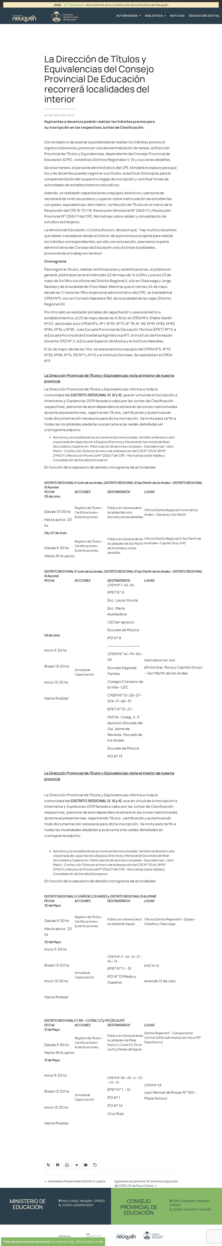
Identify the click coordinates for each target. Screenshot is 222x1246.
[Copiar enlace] (95, 1165)
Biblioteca (154, 16)
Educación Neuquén (45, 16)
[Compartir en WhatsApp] (67, 1165)
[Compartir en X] (48, 1165)
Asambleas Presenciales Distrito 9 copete (74, 1181)
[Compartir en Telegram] (76, 1165)
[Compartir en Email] (86, 1165)
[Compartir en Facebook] (58, 1165)
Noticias (177, 16)
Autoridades (127, 16)
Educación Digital (204, 16)
